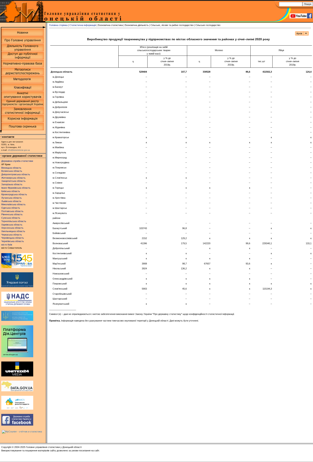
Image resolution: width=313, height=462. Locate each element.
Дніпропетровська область (15, 174)
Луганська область (11, 198)
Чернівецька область (12, 238)
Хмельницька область (13, 231)
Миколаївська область (13, 204)
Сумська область (10, 218)
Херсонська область (12, 228)
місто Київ (6, 244)
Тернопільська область (13, 221)
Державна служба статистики (17, 161)
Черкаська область (11, 234)
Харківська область (11, 224)
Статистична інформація (82, 25)
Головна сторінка (58, 25)
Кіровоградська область (14, 194)
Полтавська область (12, 211)
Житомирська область (13, 177)
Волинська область (11, 171)
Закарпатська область (13, 181)
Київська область (10, 191)
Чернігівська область (12, 241)
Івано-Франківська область (15, 188)
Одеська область (10, 208)
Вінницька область (11, 167)
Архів (299, 33)
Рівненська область (12, 214)
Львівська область (11, 201)
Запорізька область (11, 184)
